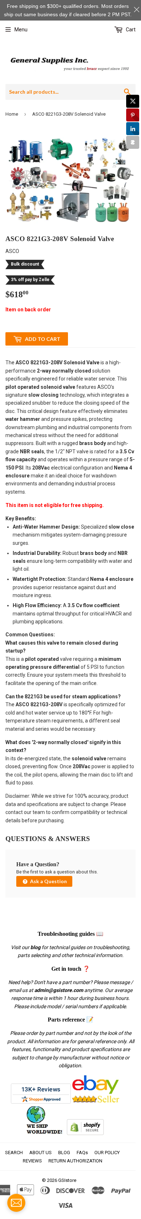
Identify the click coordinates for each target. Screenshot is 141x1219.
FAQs (82, 1152)
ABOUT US (40, 1152)
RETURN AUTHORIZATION (75, 1161)
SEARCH (14, 1152)
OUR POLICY (107, 1152)
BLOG (64, 1152)
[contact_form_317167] (16, 1203)
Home (11, 114)
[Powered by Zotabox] (132, 142)
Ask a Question (48, 881)
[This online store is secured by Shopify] (85, 1133)
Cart (130, 29)
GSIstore (67, 1180)
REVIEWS (32, 1161)
